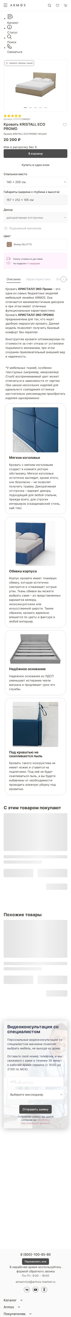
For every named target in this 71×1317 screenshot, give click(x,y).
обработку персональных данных (35, 1121)
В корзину (35, 153)
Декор (8, 209)
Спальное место (15, 174)
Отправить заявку (35, 1109)
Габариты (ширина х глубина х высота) (32, 192)
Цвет (7, 236)
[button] (25, 107)
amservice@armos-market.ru (35, 1282)
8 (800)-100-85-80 (35, 1254)
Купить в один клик (36, 165)
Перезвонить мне (35, 1261)
